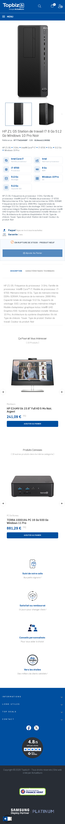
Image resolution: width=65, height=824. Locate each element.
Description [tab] (16, 271)
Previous (3, 114)
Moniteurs (11, 404)
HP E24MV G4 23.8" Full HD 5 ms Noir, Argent (29, 410)
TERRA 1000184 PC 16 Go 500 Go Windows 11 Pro (27, 522)
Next (61, 114)
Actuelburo (37, 773)
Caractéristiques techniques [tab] (39, 271)
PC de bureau (13, 516)
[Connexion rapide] (60, 7)
